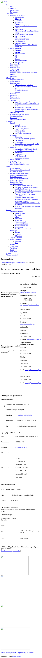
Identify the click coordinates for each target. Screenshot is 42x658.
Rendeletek (13, 93)
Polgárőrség (18, 137)
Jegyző (17, 55)
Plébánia (12, 244)
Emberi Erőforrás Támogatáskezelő (20, 170)
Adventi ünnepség (20, 213)
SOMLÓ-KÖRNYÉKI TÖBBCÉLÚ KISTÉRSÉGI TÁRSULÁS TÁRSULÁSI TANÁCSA (27, 104)
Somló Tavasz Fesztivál (21, 225)
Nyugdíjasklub (19, 142)
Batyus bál (18, 215)
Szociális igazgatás (20, 53)
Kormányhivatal (14, 10)
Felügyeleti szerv (15, 67)
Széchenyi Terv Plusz (16, 182)
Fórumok (8, 253)
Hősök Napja (18, 218)
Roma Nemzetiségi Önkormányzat (19, 114)
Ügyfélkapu (13, 76)
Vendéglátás (13, 248)
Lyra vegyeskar (19, 140)
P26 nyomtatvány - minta (22, 40)
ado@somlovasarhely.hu (34, 339)
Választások (13, 118)
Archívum (13, 8)
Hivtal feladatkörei (15, 71)
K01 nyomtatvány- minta (22, 38)
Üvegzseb (17, 27)
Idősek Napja (18, 220)
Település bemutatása (16, 237)
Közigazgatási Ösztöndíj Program (19, 173)
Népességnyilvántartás (21, 60)
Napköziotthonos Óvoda (17, 163)
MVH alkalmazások (20, 156)
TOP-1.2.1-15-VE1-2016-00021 (24, 185)
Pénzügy (17, 24)
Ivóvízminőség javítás (16, 171)
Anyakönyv (18, 50)
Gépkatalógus (19, 154)
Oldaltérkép (30, 652)
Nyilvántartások (14, 112)
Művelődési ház (14, 161)
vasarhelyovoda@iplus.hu (25, 415)
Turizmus (8, 210)
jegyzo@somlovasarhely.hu (28, 292)
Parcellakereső (19, 152)
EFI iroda (17, 125)
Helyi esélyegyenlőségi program (19, 178)
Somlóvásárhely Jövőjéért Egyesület (25, 138)
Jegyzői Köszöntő (15, 81)
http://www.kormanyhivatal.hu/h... (10, 551)
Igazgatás (17, 52)
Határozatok (13, 95)
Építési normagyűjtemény (22, 158)
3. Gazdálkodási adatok (21, 90)
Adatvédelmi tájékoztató (9, 652)
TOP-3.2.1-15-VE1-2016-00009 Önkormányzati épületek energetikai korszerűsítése (25, 194)
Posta (16, 243)
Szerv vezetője (14, 66)
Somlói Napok (19, 227)
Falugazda (13, 147)
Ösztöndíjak (18, 20)
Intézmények (9, 121)
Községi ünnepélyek (20, 222)
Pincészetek (18, 234)
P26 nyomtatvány (20, 41)
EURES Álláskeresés (16, 177)
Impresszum (21, 652)
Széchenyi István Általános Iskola (19, 165)
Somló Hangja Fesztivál (21, 224)
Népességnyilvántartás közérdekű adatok (26, 26)
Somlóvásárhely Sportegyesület (23, 145)
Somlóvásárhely (16, 656)
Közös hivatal (9, 13)
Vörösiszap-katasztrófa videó (18, 119)
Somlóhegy (13, 231)
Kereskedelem (19, 22)
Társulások (13, 100)
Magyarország (14, 12)
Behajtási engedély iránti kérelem (24, 34)
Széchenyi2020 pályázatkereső (18, 175)
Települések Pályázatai (16, 184)
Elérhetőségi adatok (15, 48)
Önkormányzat (10, 78)
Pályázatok (9, 166)
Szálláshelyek (14, 246)
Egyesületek (13, 135)
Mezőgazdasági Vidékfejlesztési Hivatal (26, 149)
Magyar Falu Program (16, 180)
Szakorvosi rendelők (20, 126)
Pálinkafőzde (18, 236)
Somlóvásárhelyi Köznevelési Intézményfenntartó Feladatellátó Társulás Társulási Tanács (26, 109)
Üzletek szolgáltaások (16, 239)
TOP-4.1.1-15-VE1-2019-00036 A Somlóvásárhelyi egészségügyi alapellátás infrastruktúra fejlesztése (26, 199)
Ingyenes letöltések (20, 29)
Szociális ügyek (19, 17)
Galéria (12, 250)
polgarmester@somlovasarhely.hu (29, 305)
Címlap (3, 262)
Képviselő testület (15, 99)
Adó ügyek (18, 19)
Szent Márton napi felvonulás (23, 229)
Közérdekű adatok (15, 83)
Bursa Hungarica (15, 168)
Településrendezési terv (16, 116)
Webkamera (13, 251)
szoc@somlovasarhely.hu (27, 324)
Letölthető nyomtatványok (17, 15)
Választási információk (12, 255)
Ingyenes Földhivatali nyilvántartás (24, 151)
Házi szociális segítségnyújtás (23, 133)
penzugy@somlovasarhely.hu (33, 370)
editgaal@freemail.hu (21, 447)
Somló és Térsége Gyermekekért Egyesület (27, 144)
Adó (16, 57)
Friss (11, 7)
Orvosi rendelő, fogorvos (22, 128)
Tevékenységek (14, 69)
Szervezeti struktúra (15, 64)
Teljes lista (18, 241)
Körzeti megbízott (15, 159)
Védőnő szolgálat (19, 130)
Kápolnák (17, 232)
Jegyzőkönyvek (14, 97)
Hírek (7, 5)
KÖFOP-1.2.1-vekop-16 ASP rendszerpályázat (28, 191)
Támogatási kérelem (20, 43)
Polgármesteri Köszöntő (17, 79)
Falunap (17, 217)
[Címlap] (4, 2)
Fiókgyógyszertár (20, 132)
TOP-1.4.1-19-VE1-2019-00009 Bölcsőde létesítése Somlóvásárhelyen (26, 188)
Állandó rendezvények (16, 211)
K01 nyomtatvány (20, 36)
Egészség (12, 123)
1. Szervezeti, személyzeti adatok (24, 85)
